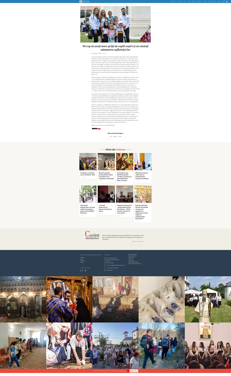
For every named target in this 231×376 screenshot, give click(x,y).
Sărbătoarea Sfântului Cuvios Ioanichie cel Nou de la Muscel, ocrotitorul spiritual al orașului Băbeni (115, 345)
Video (193, 1)
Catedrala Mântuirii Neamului (134, 263)
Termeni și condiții (122, 370)
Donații (81, 262)
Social (115, 295)
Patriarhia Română (132, 254)
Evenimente (180, 1)
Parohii (205, 1)
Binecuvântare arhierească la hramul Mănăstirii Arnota (69, 298)
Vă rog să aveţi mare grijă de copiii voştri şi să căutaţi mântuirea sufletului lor (121, 4)
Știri (185, 1)
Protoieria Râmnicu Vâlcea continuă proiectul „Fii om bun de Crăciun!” (115, 299)
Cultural (104, 4)
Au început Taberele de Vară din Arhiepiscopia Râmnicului (23, 344)
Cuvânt (92, 235)
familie (119, 136)
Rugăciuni (172, 1)
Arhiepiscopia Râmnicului (90, 254)
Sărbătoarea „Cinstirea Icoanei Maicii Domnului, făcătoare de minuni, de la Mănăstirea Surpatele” (208, 299)
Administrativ (23, 295)
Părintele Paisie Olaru (137, 241)
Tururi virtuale (212, 1)
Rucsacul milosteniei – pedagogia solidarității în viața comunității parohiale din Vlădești (162, 345)
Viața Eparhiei (69, 295)
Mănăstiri (199, 1)
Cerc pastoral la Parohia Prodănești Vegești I (23, 298)
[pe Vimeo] (85, 270)
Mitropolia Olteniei (132, 256)
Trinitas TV (130, 259)
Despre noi (82, 260)
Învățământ (23, 341)
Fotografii (82, 257)
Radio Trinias (131, 257)
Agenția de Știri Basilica (133, 262)
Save (99, 128)
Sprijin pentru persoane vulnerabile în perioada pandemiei (161, 298)
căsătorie (115, 136)
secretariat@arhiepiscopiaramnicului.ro (116, 265)
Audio (189, 1)
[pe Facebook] (80, 270)
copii (111, 136)
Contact (220, 1)
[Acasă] (87, 2)
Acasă (96, 4)
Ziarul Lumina (131, 260)
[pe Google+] (83, 270)
